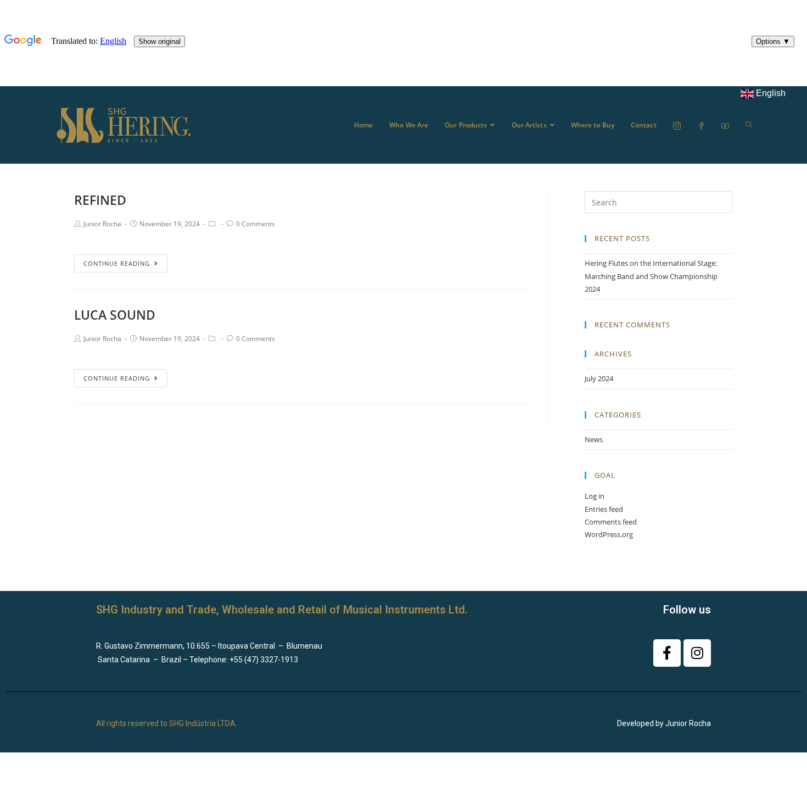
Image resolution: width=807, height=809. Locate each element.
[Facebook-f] (667, 653)
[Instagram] (697, 653)
